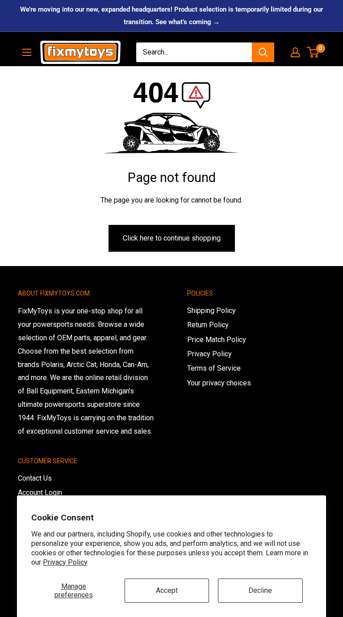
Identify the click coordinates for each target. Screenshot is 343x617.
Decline (260, 590)
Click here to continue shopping (172, 238)
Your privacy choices (219, 383)
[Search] (263, 52)
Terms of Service (214, 368)
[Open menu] (26, 52)
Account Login (40, 492)
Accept (167, 590)
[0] (313, 52)
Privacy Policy (65, 562)
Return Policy (208, 325)
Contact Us (35, 478)
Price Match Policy (216, 339)
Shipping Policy (211, 310)
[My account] (295, 52)
